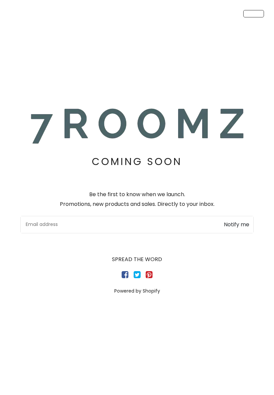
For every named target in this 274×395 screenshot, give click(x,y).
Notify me (236, 224)
